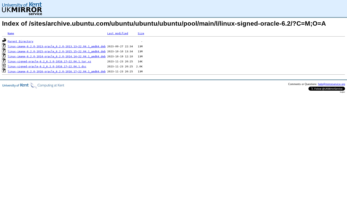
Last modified (117, 33)
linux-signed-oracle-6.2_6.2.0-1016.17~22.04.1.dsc (47, 66)
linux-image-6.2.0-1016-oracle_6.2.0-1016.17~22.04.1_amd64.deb (57, 71)
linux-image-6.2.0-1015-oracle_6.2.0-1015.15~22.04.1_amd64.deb (57, 51)
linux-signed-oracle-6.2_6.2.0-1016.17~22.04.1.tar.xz (49, 61)
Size (141, 33)
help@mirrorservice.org (331, 84)
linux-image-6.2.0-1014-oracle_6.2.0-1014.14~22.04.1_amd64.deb (57, 56)
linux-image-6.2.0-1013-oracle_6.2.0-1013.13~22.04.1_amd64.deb (57, 46)
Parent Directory (20, 41)
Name (11, 33)
